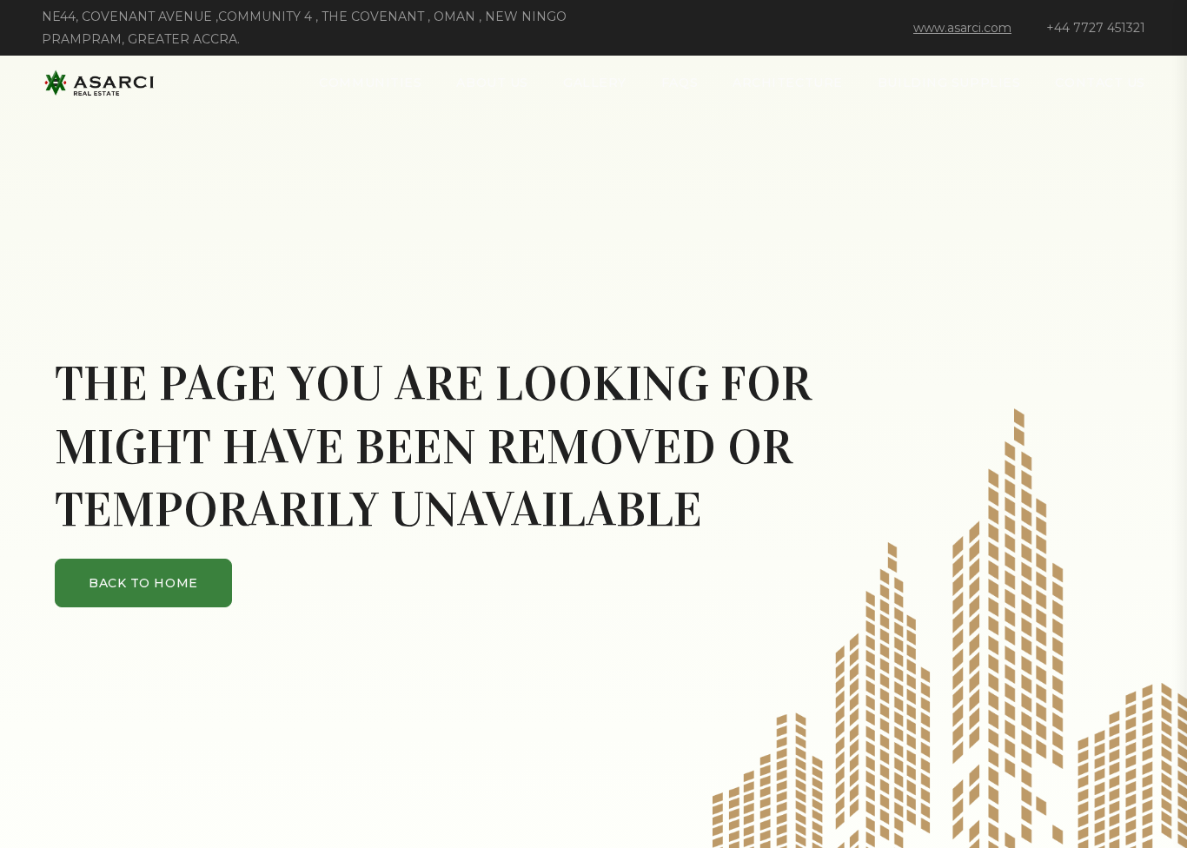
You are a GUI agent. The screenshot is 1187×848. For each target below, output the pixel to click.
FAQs (679, 82)
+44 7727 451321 (1095, 28)
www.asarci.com (962, 28)
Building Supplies (949, 82)
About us (491, 82)
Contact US (1100, 82)
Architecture (788, 82)
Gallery (595, 82)
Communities (370, 82)
